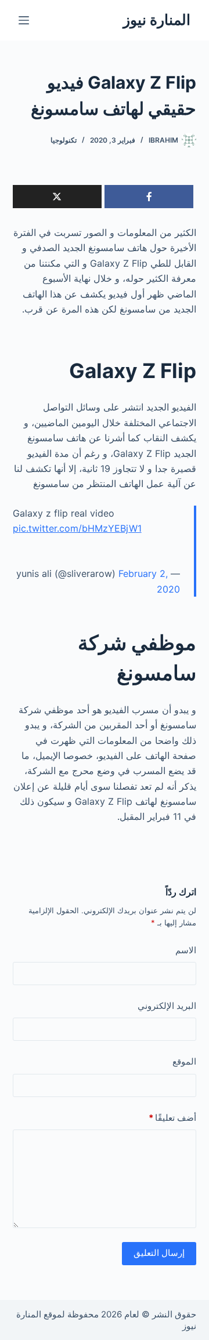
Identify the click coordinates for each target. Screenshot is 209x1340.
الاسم (185, 950)
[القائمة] (24, 20)
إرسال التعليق (159, 1252)
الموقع (184, 1061)
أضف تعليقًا (172, 1117)
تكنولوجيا (64, 140)
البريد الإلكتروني (167, 1005)
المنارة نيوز (156, 19)
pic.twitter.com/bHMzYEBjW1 (77, 528)
